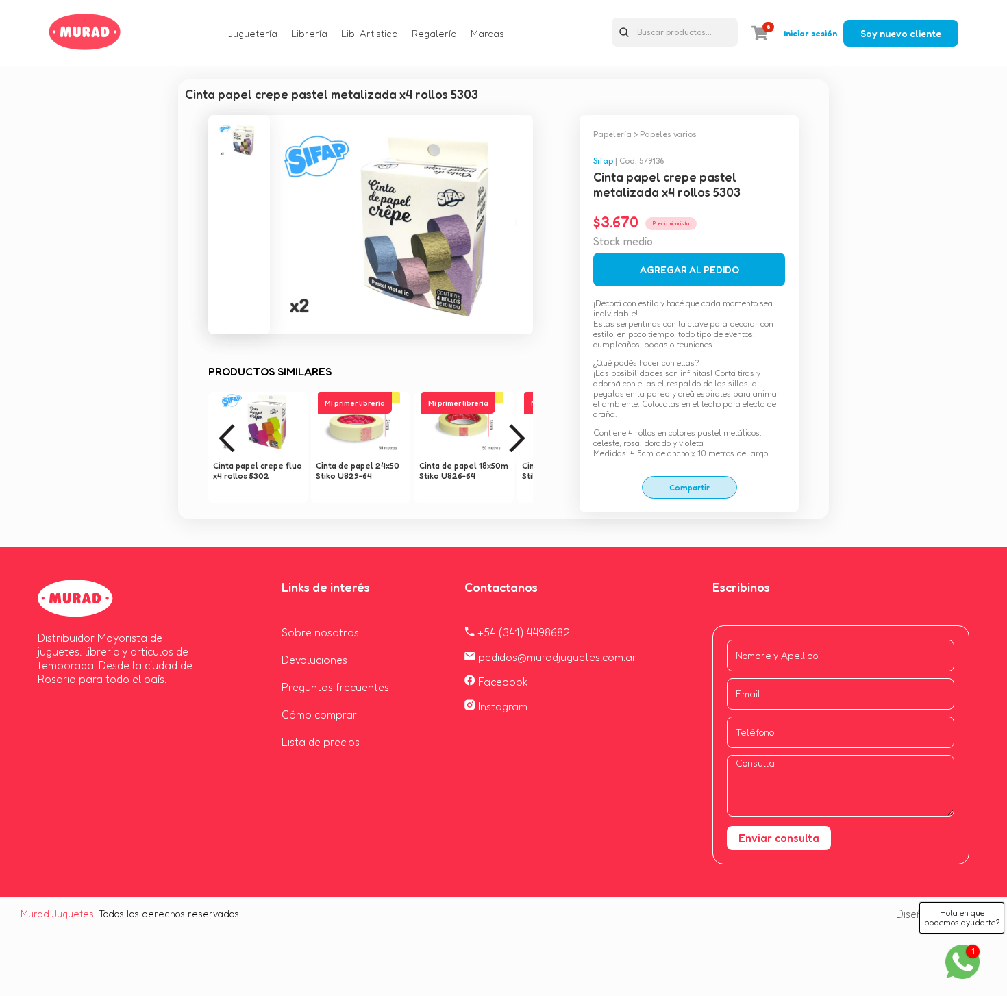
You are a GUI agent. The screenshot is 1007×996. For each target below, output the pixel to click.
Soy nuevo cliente (900, 33)
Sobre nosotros (320, 632)
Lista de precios (321, 742)
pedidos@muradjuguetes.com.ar (555, 657)
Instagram (501, 706)
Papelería (612, 134)
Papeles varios (668, 134)
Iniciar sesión (810, 33)
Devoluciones (314, 660)
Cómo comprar (319, 714)
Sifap (603, 160)
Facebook (501, 681)
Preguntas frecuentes (335, 687)
